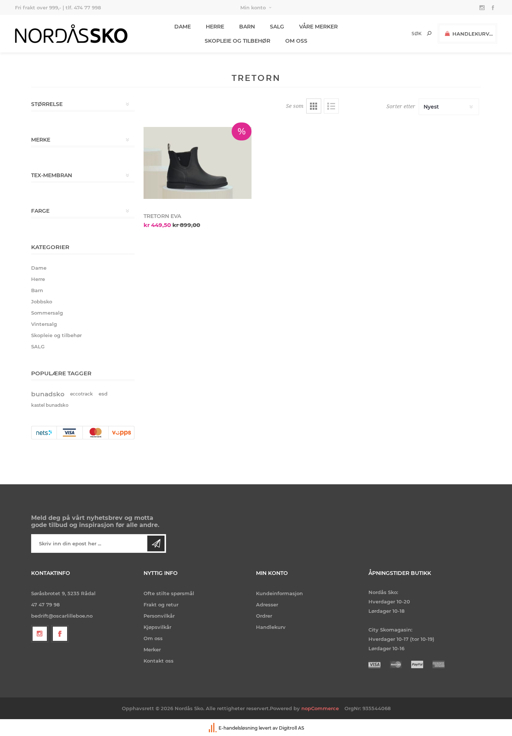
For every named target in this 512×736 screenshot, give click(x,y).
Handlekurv (271, 627)
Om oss (153, 638)
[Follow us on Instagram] (40, 634)
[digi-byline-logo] (213, 728)
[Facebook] (60, 634)
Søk (429, 33)
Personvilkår (159, 616)
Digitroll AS (291, 728)
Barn (37, 290)
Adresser (267, 605)
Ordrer (264, 616)
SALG (38, 346)
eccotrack (81, 394)
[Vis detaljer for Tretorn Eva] (198, 162)
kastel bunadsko (50, 405)
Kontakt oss (159, 661)
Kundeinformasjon (279, 593)
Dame (38, 268)
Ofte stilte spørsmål (169, 593)
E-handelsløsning (238, 728)
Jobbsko (41, 302)
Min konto (253, 7)
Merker (152, 649)
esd (103, 394)
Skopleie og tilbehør (56, 335)
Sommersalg (47, 313)
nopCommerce (320, 708)
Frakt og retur (161, 605)
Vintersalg (44, 324)
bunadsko (47, 394)
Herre (38, 279)
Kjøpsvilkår (157, 627)
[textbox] (404, 33)
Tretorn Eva (162, 216)
